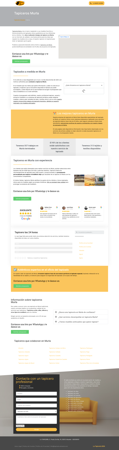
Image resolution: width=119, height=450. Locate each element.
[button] (80, 312)
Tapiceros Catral (54, 363)
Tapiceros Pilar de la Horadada (89, 363)
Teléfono (19, 403)
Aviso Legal (18, 446)
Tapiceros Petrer (85, 359)
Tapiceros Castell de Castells (58, 359)
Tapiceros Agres (23, 359)
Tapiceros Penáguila (86, 355)
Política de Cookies (85, 247)
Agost (81, 254)
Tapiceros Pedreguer (86, 348)
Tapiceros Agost (23, 355)
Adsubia (81, 250)
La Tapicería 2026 (99, 446)
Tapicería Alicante (19, 20)
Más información (21, 414)
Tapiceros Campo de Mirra (57, 348)
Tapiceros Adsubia (24, 352)
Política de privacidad (86, 243)
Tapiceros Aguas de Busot (26, 363)
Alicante (20, 348)
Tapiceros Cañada (54, 352)
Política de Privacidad (42, 446)
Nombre (18, 391)
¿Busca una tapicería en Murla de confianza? (76, 312)
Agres (81, 258)
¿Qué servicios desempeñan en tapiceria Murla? (78, 317)
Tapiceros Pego (84, 352)
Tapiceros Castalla (54, 355)
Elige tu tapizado (21, 408)
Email (18, 397)
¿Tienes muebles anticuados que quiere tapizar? (78, 322)
